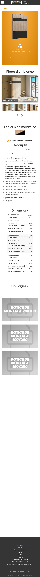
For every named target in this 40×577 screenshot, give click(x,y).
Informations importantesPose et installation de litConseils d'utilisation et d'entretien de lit (20, 561)
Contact (20, 557)
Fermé (28, 58)
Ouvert (12, 58)
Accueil (20, 547)
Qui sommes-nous (20, 550)
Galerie (20, 554)
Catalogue (20, 552)
